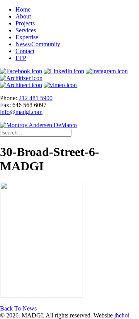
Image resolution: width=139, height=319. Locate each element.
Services (25, 30)
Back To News (18, 308)
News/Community (37, 44)
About (23, 16)
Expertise (26, 37)
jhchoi (121, 315)
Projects (25, 23)
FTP (20, 58)
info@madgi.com (21, 112)
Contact (24, 51)
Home (23, 9)
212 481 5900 (36, 98)
